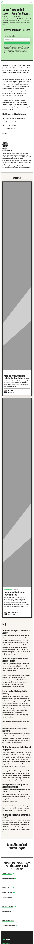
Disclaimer (22, 51)
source (5, 133)
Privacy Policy (7, 52)
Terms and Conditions (13, 51)
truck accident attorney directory (15, 100)
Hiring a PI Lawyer (8, 589)
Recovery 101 (7, 373)
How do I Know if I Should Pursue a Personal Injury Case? (14, 593)
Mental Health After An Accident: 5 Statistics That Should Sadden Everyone (16, 377)
